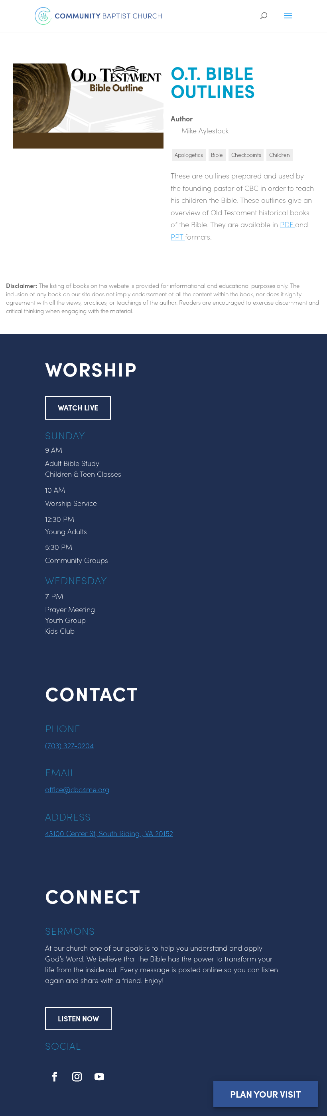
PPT (178, 237)
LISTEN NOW (78, 1018)
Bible (217, 155)
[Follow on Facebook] (54, 1076)
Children (279, 155)
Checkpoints (246, 155)
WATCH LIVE (78, 407)
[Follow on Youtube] (99, 1076)
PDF (287, 224)
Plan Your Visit (265, 1094)
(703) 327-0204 (69, 745)
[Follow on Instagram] (77, 1076)
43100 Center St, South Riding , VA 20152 (109, 833)
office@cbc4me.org (77, 789)
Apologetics (189, 155)
